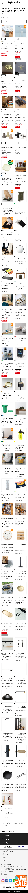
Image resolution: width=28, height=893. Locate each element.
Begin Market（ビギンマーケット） (9, 822)
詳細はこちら (6, 874)
